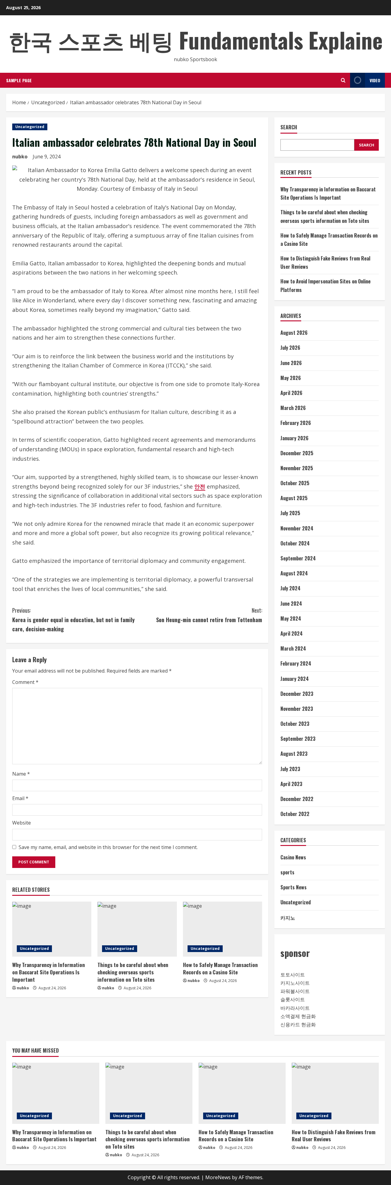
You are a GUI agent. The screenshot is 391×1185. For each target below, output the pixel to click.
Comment (25, 682)
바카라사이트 (295, 1008)
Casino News (293, 857)
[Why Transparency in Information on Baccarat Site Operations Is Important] (51, 929)
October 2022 (294, 814)
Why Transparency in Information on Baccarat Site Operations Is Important (48, 972)
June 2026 (291, 363)
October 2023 (294, 723)
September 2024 (298, 558)
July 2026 (290, 347)
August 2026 (294, 332)
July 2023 (290, 769)
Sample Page (19, 80)
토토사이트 (292, 974)
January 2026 (294, 438)
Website (21, 822)
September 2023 (298, 738)
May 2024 (290, 618)
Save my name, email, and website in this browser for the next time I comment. (108, 847)
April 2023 (291, 784)
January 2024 (294, 678)
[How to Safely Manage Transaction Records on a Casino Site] (222, 929)
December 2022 (296, 799)
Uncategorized (29, 126)
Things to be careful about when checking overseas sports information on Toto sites (132, 972)
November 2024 (296, 528)
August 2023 (294, 753)
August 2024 (294, 573)
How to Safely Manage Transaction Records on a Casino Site (220, 968)
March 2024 (293, 648)
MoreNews (218, 1177)
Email (20, 798)
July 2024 (290, 588)
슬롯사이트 (292, 999)
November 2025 (296, 468)
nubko (19, 156)
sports (287, 872)
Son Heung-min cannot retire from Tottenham (209, 615)
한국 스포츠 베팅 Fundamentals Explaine (196, 39)
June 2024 (291, 603)
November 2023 (296, 708)
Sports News (293, 887)
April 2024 (291, 633)
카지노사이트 (295, 983)
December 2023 (296, 693)
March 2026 (293, 408)
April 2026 (291, 393)
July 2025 (290, 513)
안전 (199, 486)
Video (375, 80)
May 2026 (290, 378)
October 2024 (295, 543)
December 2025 (296, 453)
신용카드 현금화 (298, 1024)
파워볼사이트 (295, 991)
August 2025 (294, 498)
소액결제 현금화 (298, 1016)
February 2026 (295, 422)
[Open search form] (343, 80)
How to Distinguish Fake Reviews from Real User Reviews (333, 1135)
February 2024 (295, 663)
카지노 (287, 917)
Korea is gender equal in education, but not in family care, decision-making (73, 619)
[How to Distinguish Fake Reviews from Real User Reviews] (335, 1093)
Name (21, 773)
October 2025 (294, 483)
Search (288, 127)
